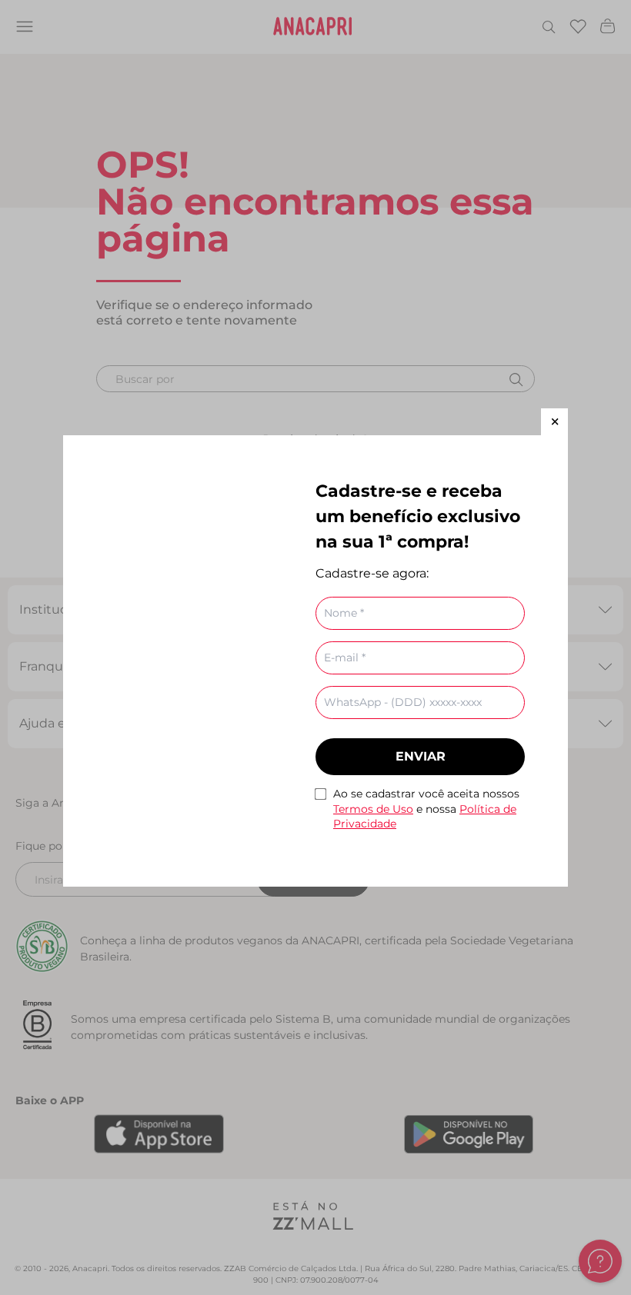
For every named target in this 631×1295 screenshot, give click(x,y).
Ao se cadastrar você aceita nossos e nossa (426, 809)
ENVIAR (421, 756)
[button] (554, 421)
